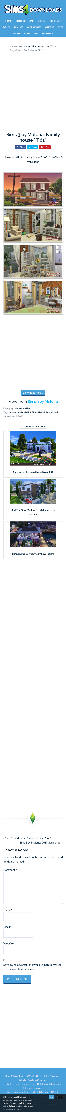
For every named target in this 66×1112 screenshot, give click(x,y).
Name (7, 910)
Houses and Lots (23, 408)
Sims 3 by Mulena (43, 401)
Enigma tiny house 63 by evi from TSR (33, 472)
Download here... (33, 392)
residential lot (24, 412)
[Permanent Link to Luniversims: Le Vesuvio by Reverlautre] (33, 546)
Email (7, 926)
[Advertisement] (33, 93)
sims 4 (54, 412)
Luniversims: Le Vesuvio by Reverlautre (33, 553)
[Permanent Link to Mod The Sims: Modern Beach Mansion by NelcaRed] (33, 502)
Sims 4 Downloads (33, 10)
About (59, 1097)
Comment (10, 869)
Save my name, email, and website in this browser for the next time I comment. (32, 967)
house (13, 412)
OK (51, 1097)
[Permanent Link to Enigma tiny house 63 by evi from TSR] (33, 464)
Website (8, 943)
